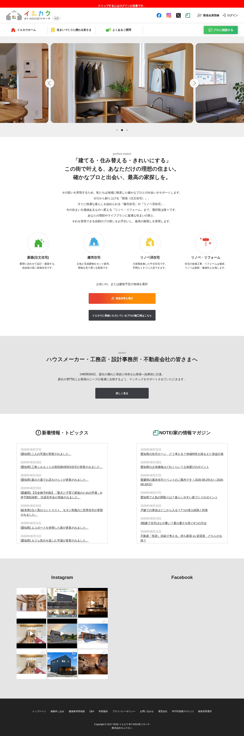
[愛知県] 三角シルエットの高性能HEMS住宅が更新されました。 (62, 467)
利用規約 (103, 711)
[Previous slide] (49, 83)
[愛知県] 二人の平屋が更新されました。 (46, 454)
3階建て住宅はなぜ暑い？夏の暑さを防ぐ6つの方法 (173, 523)
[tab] (117, 130)
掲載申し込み (57, 711)
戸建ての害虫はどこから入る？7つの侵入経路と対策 (174, 510)
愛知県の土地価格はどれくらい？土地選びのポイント (174, 467)
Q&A (91, 711)
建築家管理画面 (77, 711)
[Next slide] (194, 83)
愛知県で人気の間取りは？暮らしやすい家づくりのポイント (179, 497)
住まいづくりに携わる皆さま (74, 29)
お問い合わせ (147, 711)
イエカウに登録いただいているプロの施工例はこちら (122, 315)
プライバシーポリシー (123, 711)
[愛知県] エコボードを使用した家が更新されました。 (55, 527)
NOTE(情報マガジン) (182, 711)
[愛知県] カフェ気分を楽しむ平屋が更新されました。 (55, 540)
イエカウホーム (26, 29)
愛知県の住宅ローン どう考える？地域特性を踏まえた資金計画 (181, 454)
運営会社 (162, 711)
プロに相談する (223, 30)
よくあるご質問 (121, 29)
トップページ (39, 711)
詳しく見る (122, 393)
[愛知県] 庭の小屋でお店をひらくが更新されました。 (55, 479)
